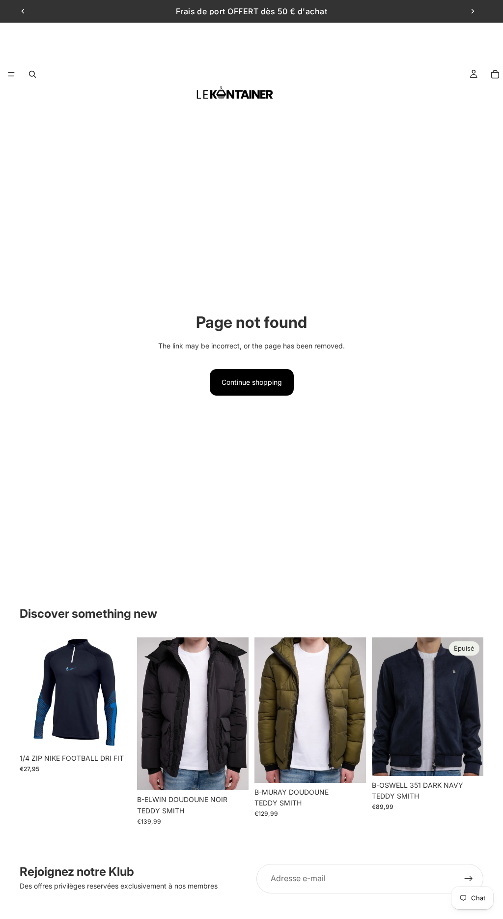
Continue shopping (252, 382)
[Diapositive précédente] (23, 11)
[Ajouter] (116, 734)
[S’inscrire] (468, 878)
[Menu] (11, 74)
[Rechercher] (32, 74)
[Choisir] (233, 775)
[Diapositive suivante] (472, 11)
